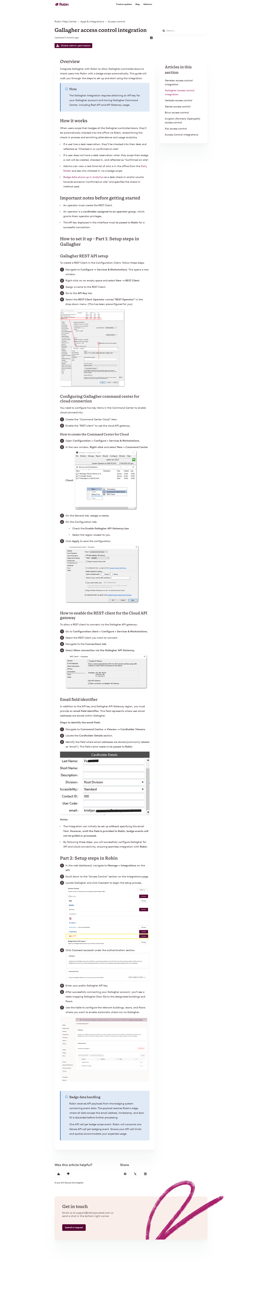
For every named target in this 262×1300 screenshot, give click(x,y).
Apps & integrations (92, 21)
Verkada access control (178, 100)
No (68, 1174)
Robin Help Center (66, 21)
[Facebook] (125, 1174)
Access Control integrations (181, 134)
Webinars (147, 4)
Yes (58, 1174)
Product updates (124, 4)
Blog (138, 4)
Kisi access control (176, 128)
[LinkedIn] (145, 1174)
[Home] (62, 4)
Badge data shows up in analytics (83, 177)
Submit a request (74, 1227)
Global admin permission (76, 45)
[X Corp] (135, 1174)
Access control (116, 21)
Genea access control (177, 106)
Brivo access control (177, 112)
